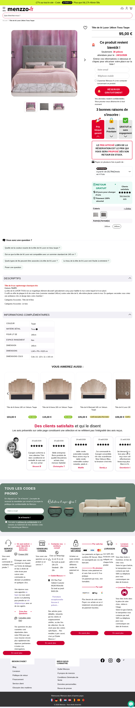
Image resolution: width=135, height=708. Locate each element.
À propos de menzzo (66, 673)
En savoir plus (16, 653)
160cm (107, 226)
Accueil (5, 20)
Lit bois (25, 304)
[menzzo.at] (70, 699)
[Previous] (8, 394)
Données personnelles (66, 684)
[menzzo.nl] (65, 699)
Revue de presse (64, 688)
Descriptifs (12, 278)
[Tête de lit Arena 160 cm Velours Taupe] (57, 389)
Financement (18, 679)
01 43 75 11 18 (57, 559)
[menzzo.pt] (83, 699)
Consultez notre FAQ (25, 619)
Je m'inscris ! (24, 517)
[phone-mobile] (122, 9)
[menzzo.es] (79, 699)
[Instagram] (110, 660)
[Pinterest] (118, 660)
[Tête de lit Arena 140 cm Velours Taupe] (21, 389)
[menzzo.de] (56, 699)
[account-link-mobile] (127, 9)
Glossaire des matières (22, 688)
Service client (18, 683)
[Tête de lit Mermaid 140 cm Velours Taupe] (94, 389)
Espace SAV (23, 554)
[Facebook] (103, 660)
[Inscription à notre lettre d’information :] (24, 511)
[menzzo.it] (61, 699)
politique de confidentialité (27, 522)
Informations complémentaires (27, 314)
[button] (85, 27)
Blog (14, 667)
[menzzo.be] (74, 699)
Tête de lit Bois (28, 300)
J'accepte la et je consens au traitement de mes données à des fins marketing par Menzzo (25, 524)
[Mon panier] (131, 8)
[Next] (84, 60)
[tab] (67, 278)
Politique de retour (20, 675)
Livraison (16, 671)
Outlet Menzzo (63, 669)
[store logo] (64, 8)
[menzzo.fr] (52, 699)
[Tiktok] (123, 660)
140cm (117, 226)
